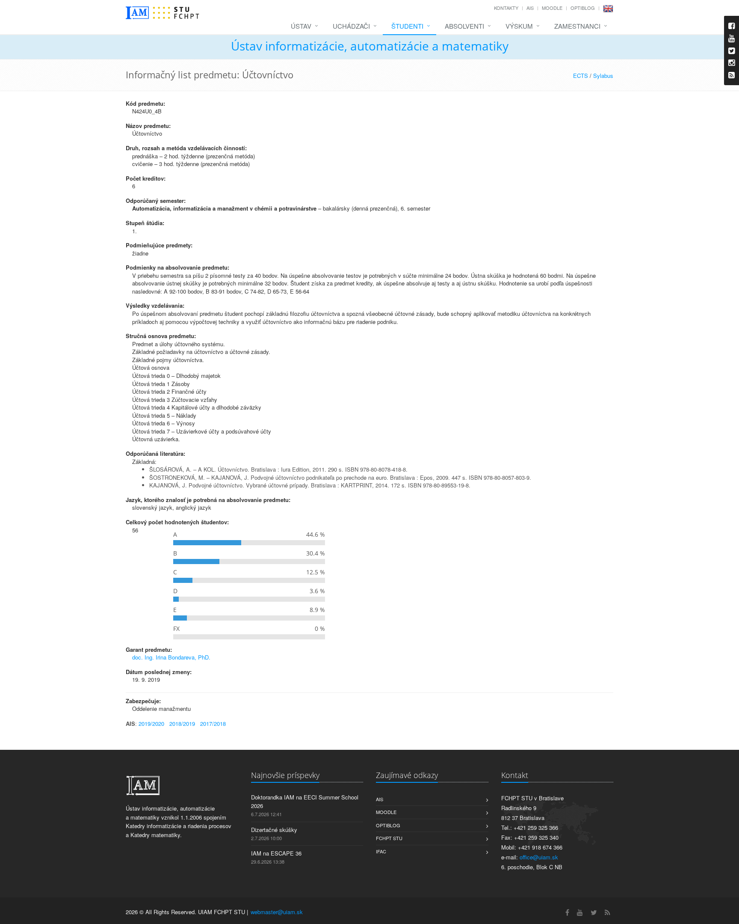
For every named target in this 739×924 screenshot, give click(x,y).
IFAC (381, 851)
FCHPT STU (389, 838)
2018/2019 (182, 723)
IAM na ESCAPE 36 (276, 853)
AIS (530, 7)
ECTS (580, 75)
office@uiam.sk (539, 857)
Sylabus (603, 75)
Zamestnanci (577, 25)
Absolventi (464, 25)
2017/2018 (213, 723)
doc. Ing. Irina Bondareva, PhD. (171, 657)
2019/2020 (151, 723)
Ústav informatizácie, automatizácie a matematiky (369, 46)
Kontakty (506, 7)
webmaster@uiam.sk (277, 912)
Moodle (552, 7)
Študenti (407, 25)
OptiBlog (583, 7)
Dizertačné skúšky (274, 830)
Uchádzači (351, 25)
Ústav (301, 25)
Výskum (519, 25)
